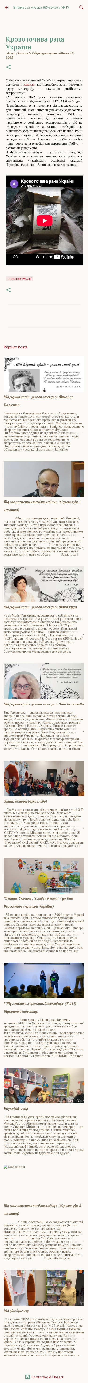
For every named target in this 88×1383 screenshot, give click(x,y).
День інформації (19, 278)
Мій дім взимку (16, 1310)
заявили (29, 84)
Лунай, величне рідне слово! (25, 801)
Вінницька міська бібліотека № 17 (41, 7)
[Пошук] (81, 7)
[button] (8, 67)
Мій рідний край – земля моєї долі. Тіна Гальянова (44, 704)
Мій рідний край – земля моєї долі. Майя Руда (40, 607)
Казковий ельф (16, 1108)
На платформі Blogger (47, 1377)
